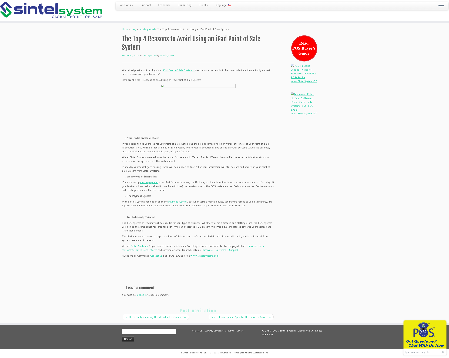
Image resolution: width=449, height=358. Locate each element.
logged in (141, 295)
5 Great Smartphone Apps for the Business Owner (241, 317)
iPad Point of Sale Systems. (179, 70)
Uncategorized (147, 29)
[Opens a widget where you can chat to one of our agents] (425, 338)
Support (145, 5)
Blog (133, 29)
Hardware (207, 250)
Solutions (125, 5)
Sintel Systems (167, 55)
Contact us (156, 255)
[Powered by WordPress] (232, 352)
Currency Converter (213, 330)
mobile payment (149, 182)
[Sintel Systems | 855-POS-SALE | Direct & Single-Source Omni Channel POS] (52, 10)
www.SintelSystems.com (204, 255)
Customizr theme (260, 352)
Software (221, 250)
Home (125, 29)
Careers (240, 330)
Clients (203, 5)
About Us (229, 330)
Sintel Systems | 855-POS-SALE (204, 352)
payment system (177, 201)
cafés (139, 250)
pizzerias (252, 246)
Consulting (184, 5)
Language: (221, 5)
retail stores (150, 250)
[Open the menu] (441, 5)
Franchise (164, 5)
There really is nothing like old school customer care (155, 317)
